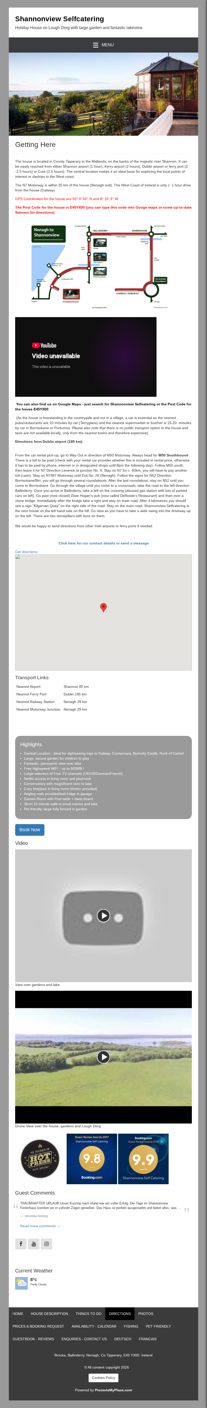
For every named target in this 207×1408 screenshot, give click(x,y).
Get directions (26, 552)
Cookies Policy (103, 1378)
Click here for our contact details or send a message (104, 543)
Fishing (131, 1326)
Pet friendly (158, 1326)
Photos (145, 1314)
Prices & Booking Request (38, 1326)
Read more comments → (40, 1226)
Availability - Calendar (94, 1326)
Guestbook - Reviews (33, 1339)
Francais (148, 1339)
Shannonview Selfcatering (59, 19)
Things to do (88, 1314)
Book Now (29, 829)
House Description (49, 1314)
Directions (120, 1314)
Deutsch (122, 1339)
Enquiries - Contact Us (84, 1339)
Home (18, 1314)
